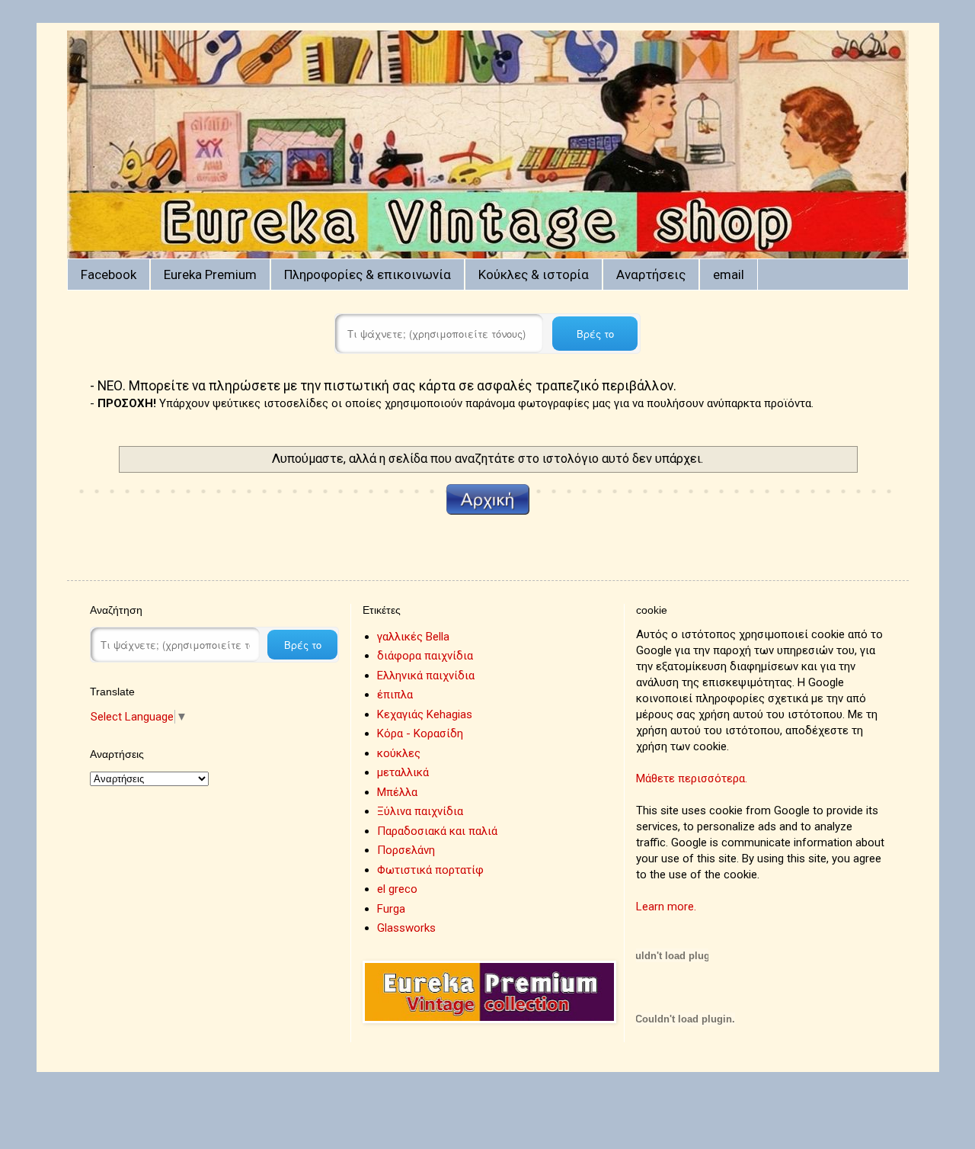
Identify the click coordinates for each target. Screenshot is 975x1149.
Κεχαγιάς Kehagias (424, 714)
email (728, 274)
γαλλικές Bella (413, 637)
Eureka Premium (210, 274)
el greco (397, 889)
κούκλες (398, 753)
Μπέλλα (397, 792)
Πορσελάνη (406, 850)
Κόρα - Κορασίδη (420, 733)
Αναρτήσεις (651, 274)
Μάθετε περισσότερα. (691, 778)
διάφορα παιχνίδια (425, 656)
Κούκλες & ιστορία (533, 274)
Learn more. (666, 906)
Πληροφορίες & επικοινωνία (367, 274)
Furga (391, 909)
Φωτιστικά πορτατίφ (430, 870)
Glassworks (406, 928)
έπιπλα (395, 694)
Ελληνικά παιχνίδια (426, 675)
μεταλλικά (403, 772)
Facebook (108, 274)
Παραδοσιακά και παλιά (437, 831)
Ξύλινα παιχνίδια (420, 811)
